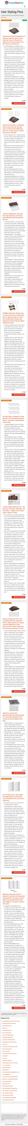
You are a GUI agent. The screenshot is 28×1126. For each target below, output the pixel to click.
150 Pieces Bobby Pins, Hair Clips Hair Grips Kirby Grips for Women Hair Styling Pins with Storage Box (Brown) (13, 216)
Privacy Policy (19, 1124)
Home (21, 1114)
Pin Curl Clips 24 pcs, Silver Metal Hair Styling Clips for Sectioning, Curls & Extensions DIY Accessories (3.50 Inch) (13, 797)
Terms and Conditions (10, 1124)
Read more (4, 17)
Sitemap (4, 1115)
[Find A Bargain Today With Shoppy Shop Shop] (14, 4)
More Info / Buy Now (19, 103)
